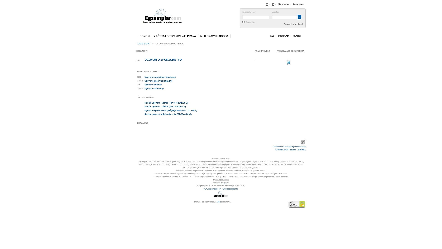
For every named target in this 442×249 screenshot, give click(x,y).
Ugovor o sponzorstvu (163, 59)
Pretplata (283, 36)
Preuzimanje (289, 62)
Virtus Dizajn (137, 206)
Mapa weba (283, 4)
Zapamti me (251, 22)
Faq (272, 36)
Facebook (267, 4)
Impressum (298, 4)
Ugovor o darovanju (154, 88)
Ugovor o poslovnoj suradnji (158, 81)
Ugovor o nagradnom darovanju (160, 77)
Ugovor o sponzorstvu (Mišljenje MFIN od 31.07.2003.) (171, 110)
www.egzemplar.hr (230, 189)
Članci (297, 36)
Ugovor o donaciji (153, 85)
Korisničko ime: (248, 12)
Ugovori (144, 36)
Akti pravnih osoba (214, 36)
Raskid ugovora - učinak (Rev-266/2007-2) (165, 106)
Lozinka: (275, 12)
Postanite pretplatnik (293, 24)
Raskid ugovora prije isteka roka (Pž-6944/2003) (168, 114)
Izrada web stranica (137, 204)
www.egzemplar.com (212, 189)
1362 (219, 202)
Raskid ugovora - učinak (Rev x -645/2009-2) (166, 103)
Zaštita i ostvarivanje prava (175, 36)
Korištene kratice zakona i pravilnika (290, 150)
